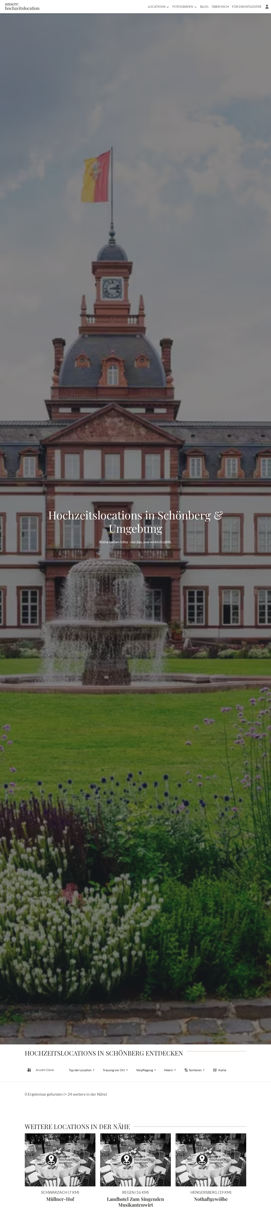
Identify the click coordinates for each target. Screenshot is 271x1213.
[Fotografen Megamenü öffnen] (195, 6)
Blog (204, 6)
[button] (266, 7)
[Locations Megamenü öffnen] (167, 6)
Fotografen (182, 6)
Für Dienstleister (246, 6)
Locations (156, 6)
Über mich (220, 6)
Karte (222, 1070)
